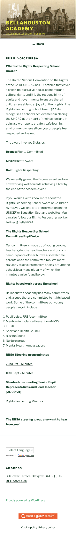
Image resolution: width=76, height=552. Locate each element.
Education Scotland (34, 212)
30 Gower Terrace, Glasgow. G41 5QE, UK (34, 476)
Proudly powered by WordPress (25, 500)
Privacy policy (46, 527)
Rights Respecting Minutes (24, 401)
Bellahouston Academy (28, 25)
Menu (40, 43)
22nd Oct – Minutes (19, 364)
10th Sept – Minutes (20, 373)
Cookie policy (29, 527)
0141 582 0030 (16, 481)
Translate (29, 455)
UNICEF (11, 212)
